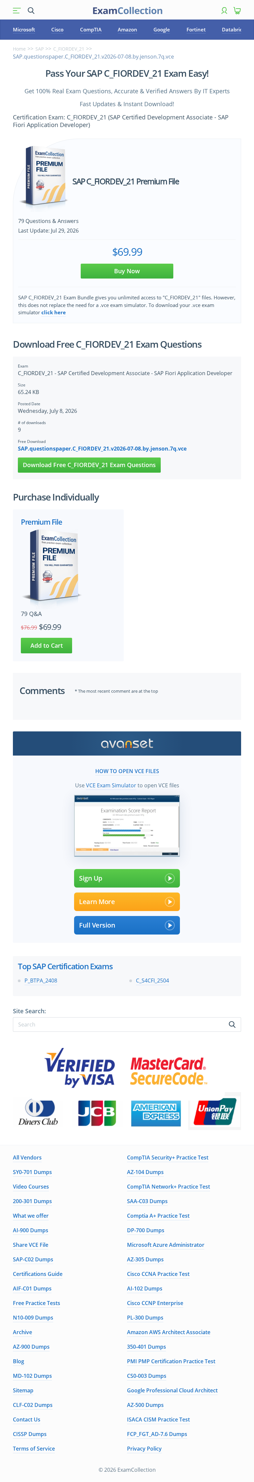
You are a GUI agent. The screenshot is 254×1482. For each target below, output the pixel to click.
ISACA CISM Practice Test (158, 1419)
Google (161, 29)
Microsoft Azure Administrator (165, 1244)
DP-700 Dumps (145, 1230)
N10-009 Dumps (33, 1317)
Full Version (97, 925)
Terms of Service (34, 1448)
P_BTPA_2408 (40, 980)
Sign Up (90, 878)
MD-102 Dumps (32, 1375)
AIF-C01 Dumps (32, 1288)
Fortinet (196, 29)
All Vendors (27, 1157)
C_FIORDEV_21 (68, 49)
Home (19, 49)
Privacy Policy (144, 1448)
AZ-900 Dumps (31, 1346)
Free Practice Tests (36, 1303)
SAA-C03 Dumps (147, 1201)
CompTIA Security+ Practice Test (167, 1157)
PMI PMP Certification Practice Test (171, 1361)
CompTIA (91, 29)
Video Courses (31, 1186)
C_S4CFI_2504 (152, 980)
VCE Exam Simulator (111, 785)
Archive (22, 1332)
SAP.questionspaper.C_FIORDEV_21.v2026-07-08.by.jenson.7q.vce (102, 448)
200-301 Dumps (32, 1201)
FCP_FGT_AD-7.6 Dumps (157, 1434)
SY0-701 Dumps (32, 1172)
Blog (18, 1361)
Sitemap (23, 1390)
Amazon (127, 29)
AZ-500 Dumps (145, 1405)
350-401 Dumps (146, 1346)
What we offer (31, 1215)
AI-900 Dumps (30, 1230)
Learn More (97, 901)
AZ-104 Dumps (145, 1172)
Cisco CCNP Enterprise (155, 1303)
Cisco (57, 29)
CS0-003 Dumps (146, 1375)
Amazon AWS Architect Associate (168, 1332)
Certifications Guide (38, 1274)
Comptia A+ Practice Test (158, 1215)
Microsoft (24, 29)
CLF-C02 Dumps (33, 1405)
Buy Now (127, 271)
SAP (39, 49)
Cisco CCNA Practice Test (158, 1274)
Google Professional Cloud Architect (172, 1390)
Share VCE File (30, 1244)
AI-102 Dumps (144, 1288)
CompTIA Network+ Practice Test (168, 1186)
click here (53, 312)
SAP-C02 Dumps (33, 1259)
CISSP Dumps (30, 1434)
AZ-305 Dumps (145, 1259)
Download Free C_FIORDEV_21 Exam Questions (89, 465)
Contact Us (26, 1419)
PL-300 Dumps (145, 1317)
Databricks (234, 29)
